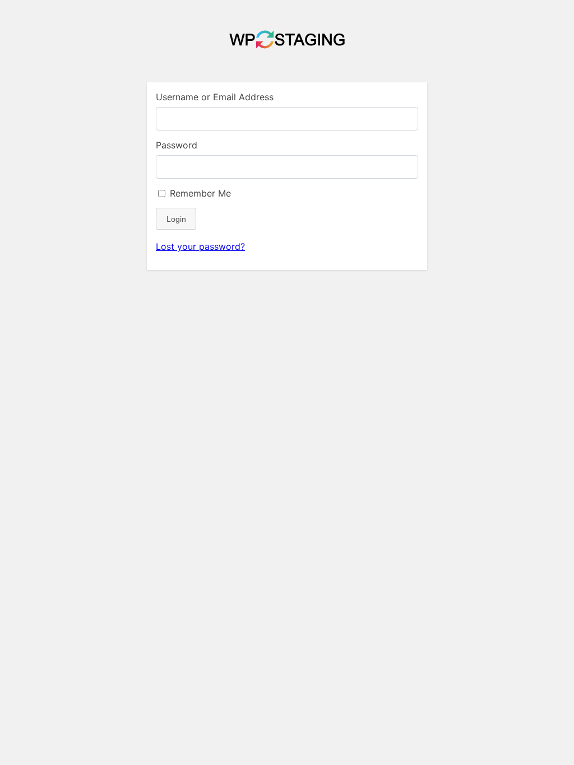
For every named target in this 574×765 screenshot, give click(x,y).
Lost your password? (200, 246)
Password (176, 145)
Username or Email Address (215, 96)
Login (176, 218)
